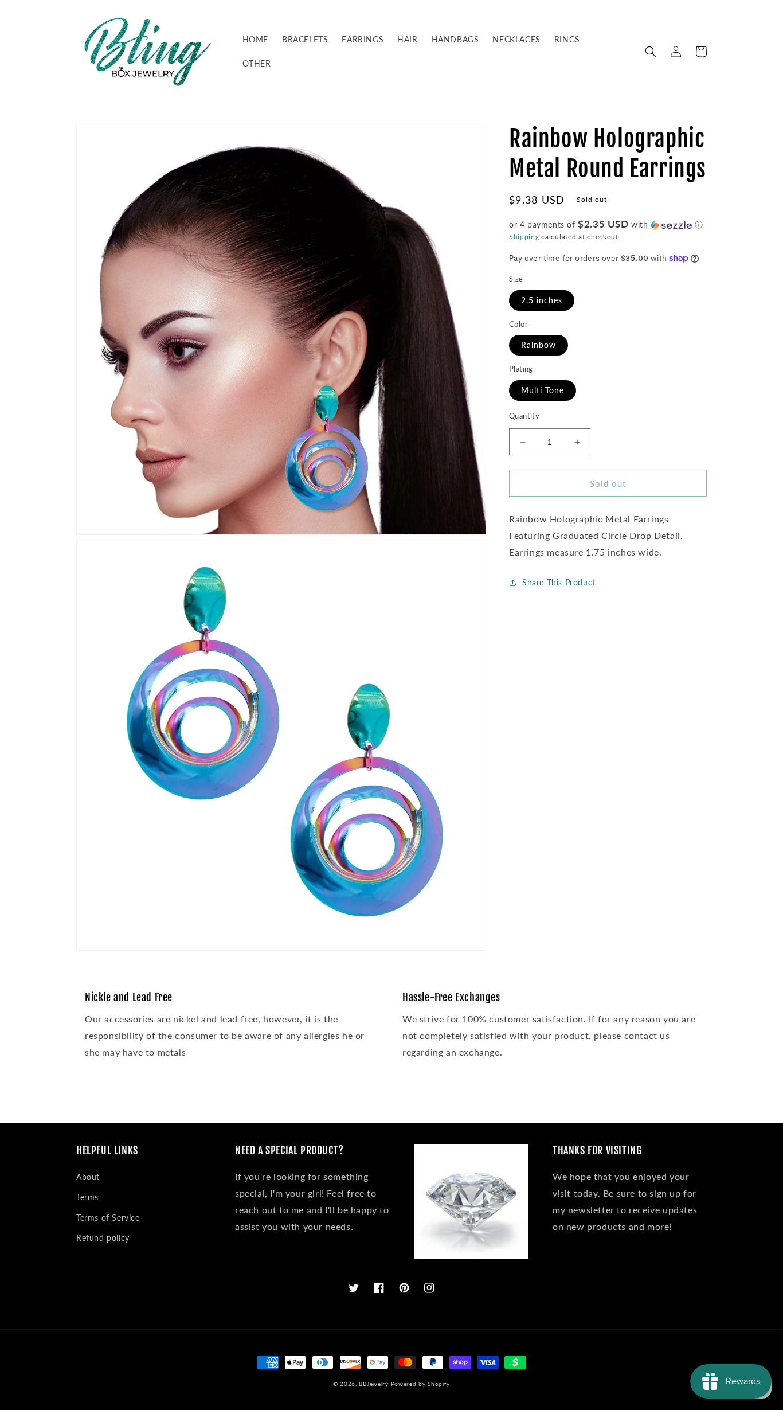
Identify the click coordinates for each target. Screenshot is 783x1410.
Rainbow (538, 345)
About (88, 1177)
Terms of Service (108, 1217)
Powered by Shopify (421, 1383)
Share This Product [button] (559, 582)
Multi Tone (542, 390)
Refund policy (103, 1238)
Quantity (524, 415)
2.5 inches (541, 300)
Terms (87, 1197)
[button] (650, 51)
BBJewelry (373, 1383)
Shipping (524, 236)
